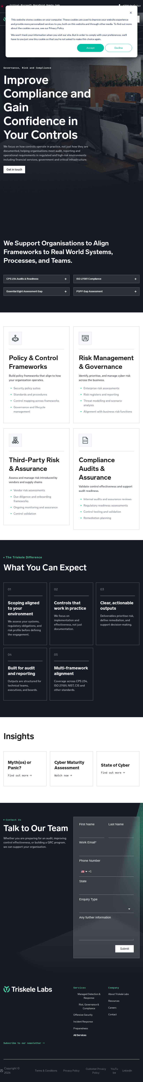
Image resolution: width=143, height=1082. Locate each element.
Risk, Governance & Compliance (89, 1006)
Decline (119, 47)
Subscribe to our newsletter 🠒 (24, 1043)
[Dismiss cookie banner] (131, 13)
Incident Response (83, 1021)
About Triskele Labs (118, 994)
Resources (113, 1000)
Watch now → (63, 775)
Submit (124, 948)
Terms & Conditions (46, 1070)
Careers (112, 1007)
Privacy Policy (71, 1070)
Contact (112, 1014)
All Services (79, 1035)
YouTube (114, 1070)
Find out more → (19, 775)
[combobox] (106, 909)
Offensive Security (83, 1014)
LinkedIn (127, 1070)
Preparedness (80, 1028)
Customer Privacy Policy (96, 1070)
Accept (90, 47)
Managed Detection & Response (89, 996)
